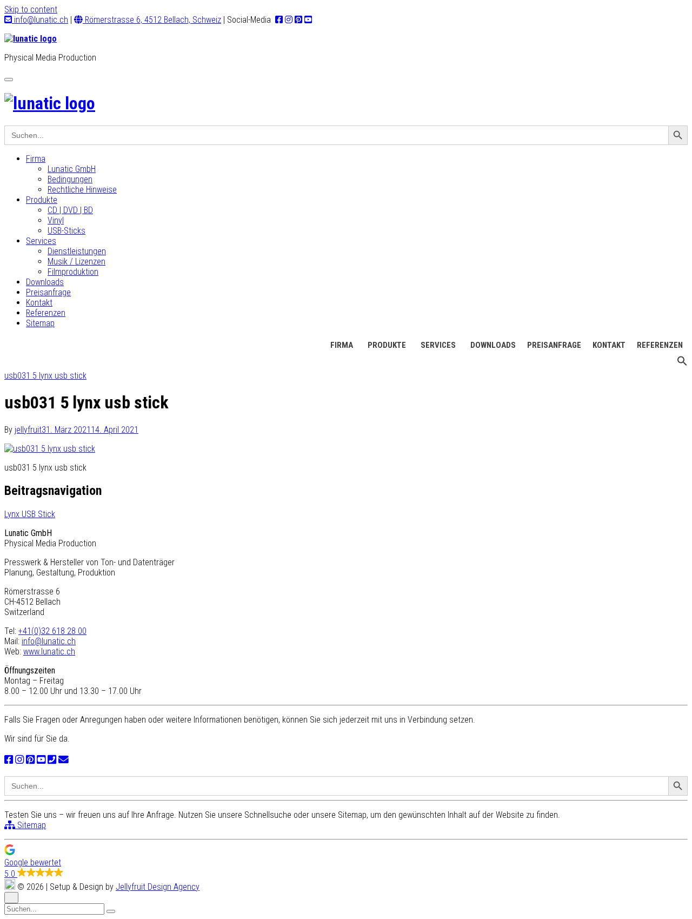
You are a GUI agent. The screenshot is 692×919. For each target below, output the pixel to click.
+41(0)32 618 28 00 (52, 631)
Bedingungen (70, 179)
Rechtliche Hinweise (82, 189)
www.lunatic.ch (49, 651)
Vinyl (56, 220)
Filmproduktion (73, 272)
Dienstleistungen (77, 251)
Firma (35, 159)
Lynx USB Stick (29, 514)
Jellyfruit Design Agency (157, 887)
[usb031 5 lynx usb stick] (49, 449)
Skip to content (30, 9)
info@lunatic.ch (40, 20)
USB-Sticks (66, 231)
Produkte (41, 200)
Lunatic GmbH (72, 169)
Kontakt (39, 302)
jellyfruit (28, 430)
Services (41, 241)
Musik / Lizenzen (76, 261)
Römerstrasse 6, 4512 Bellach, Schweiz (152, 20)
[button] (682, 363)
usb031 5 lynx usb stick (45, 376)
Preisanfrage (48, 292)
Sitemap (40, 323)
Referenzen (45, 313)
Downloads (45, 282)
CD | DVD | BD (70, 210)
